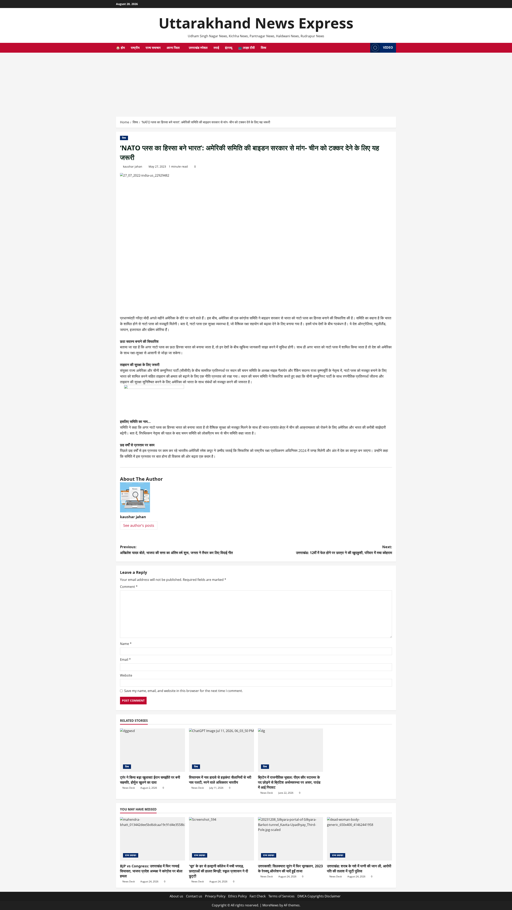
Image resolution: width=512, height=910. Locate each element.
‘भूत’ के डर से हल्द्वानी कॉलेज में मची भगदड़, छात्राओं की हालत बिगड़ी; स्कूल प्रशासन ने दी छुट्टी (218, 871)
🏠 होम (120, 47)
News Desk (128, 787)
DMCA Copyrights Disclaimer (319, 896)
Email (125, 659)
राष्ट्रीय (135, 47)
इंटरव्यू (228, 47)
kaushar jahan (132, 166)
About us (176, 896)
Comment (129, 586)
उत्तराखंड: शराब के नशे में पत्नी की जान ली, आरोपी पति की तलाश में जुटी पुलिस (359, 868)
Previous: (176, 549)
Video (388, 47)
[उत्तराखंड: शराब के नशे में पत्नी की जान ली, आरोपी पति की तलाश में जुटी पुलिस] (359, 839)
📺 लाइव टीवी (246, 47)
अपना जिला (173, 47)
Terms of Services (281, 896)
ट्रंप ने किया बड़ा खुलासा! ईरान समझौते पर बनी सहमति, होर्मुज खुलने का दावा (150, 780)
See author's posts (138, 525)
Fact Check (258, 896)
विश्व (263, 47)
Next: (344, 549)
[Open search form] (366, 47)
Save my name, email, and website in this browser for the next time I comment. (183, 691)
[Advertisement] (256, 83)
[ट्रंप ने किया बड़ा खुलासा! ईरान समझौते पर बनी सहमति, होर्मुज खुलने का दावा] (152, 750)
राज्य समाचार (153, 47)
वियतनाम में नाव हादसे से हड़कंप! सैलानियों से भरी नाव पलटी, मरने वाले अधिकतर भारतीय (220, 780)
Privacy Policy (215, 896)
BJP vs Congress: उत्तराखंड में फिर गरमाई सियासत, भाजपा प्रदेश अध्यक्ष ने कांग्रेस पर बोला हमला (151, 871)
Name (126, 644)
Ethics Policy (237, 896)
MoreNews (270, 905)
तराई (216, 47)
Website (126, 675)
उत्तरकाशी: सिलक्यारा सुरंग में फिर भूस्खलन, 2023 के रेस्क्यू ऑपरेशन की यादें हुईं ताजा (290, 868)
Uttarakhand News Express (256, 23)
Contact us (194, 896)
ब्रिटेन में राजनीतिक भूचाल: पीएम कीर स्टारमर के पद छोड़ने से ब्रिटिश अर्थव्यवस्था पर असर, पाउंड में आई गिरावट (289, 782)
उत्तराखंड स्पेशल (198, 47)
